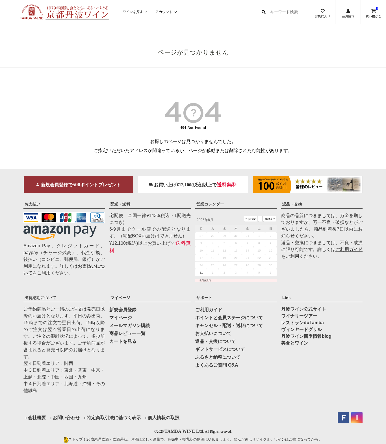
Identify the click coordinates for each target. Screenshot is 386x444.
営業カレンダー (210, 204)
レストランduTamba (302, 322)
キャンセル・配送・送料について (229, 325)
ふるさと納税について (217, 357)
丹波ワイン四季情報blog (306, 336)
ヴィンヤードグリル (301, 329)
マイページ (120, 297)
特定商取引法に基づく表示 (114, 417)
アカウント (163, 12)
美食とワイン (294, 343)
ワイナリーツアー (299, 315)
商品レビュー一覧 (127, 333)
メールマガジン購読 (129, 325)
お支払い (32, 204)
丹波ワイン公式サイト (303, 309)
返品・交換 (292, 204)
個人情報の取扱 (163, 417)
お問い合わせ (66, 417)
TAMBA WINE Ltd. (184, 431)
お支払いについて (213, 333)
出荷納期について (40, 297)
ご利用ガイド (349, 249)
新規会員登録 (122, 309)
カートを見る (122, 341)
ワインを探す (133, 12)
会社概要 (37, 417)
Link (286, 297)
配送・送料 (120, 204)
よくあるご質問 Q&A (216, 365)
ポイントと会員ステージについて (229, 317)
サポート (204, 297)
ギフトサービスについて (220, 349)
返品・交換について (215, 341)
